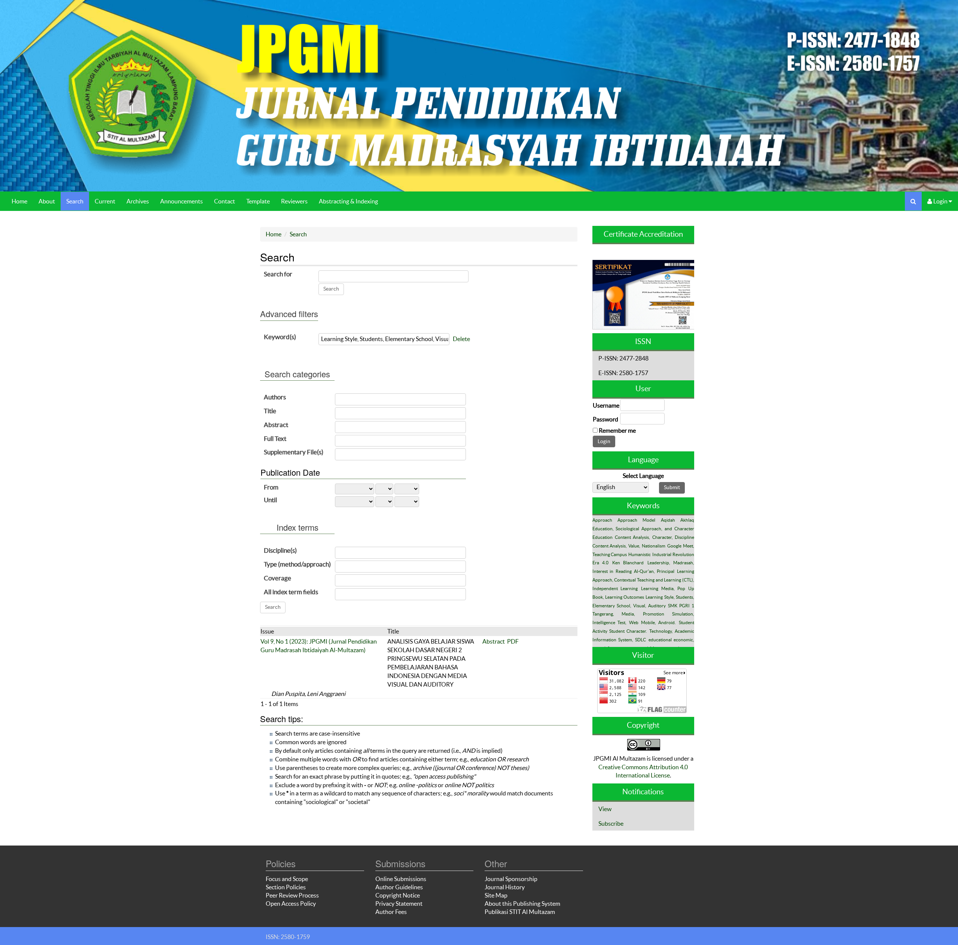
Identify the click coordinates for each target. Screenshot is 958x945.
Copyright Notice (397, 895)
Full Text (275, 438)
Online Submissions (400, 878)
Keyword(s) (280, 336)
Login (940, 201)
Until (270, 499)
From (271, 487)
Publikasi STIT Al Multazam (520, 911)
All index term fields (291, 591)
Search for (278, 273)
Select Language (643, 475)
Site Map (496, 895)
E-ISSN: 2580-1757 (623, 372)
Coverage (277, 578)
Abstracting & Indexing (348, 201)
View (604, 809)
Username (606, 405)
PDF (513, 641)
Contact (224, 201)
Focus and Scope (287, 878)
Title (270, 410)
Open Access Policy (291, 903)
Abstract (276, 424)
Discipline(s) (280, 550)
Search (74, 201)
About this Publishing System (522, 903)
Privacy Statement (398, 903)
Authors (275, 397)
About (47, 201)
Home (19, 201)
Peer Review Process (292, 895)
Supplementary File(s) (293, 451)
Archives (137, 201)
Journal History (505, 887)
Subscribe (610, 823)
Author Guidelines (399, 887)
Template (258, 201)
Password (605, 419)
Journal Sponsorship (511, 878)
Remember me (617, 430)
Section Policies (286, 887)
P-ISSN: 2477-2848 (623, 358)
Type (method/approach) (297, 564)
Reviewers (294, 201)
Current (105, 201)
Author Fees (391, 911)
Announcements (181, 201)
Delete (461, 338)
